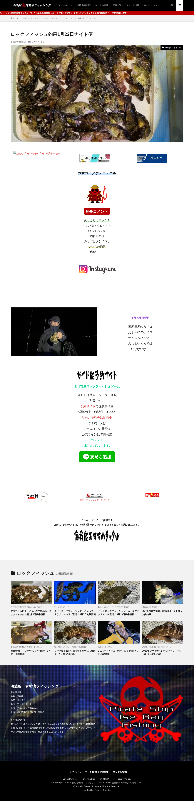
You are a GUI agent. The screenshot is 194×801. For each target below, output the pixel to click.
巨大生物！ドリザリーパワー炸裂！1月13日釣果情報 (31, 652)
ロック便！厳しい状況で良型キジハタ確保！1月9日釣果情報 (74, 652)
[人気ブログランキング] (94, 160)
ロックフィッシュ (51, 18)
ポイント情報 (132, 5)
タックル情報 (101, 5)
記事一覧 (117, 5)
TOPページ (61, 5)
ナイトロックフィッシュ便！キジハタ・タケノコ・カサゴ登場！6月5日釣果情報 (75, 613)
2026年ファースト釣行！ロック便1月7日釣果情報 (118, 652)
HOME (16, 18)
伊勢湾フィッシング (31, 18)
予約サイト (87, 406)
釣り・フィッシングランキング (94, 500)
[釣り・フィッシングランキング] (94, 495)
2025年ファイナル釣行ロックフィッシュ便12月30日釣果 (161, 652)
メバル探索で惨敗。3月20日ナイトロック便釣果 (162, 613)
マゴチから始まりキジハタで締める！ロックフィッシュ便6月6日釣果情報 (31, 613)
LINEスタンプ (150, 5)
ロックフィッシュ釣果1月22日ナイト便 (79, 18)
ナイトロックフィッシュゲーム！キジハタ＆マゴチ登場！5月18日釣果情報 (118, 613)
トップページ (74, 771)
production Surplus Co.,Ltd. (97, 790)
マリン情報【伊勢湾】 (81, 5)
